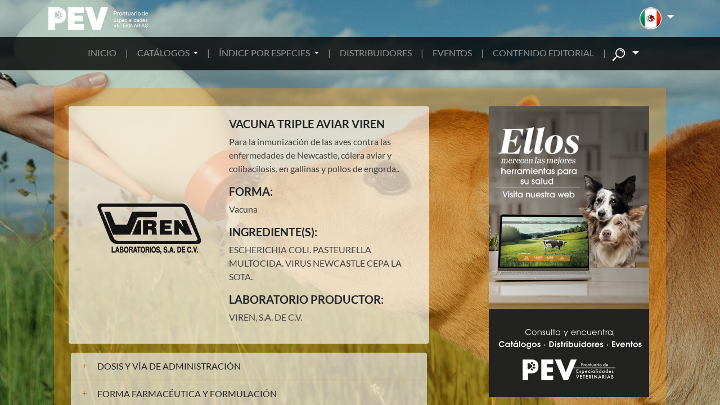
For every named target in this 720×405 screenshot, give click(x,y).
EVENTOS (452, 52)
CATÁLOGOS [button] (164, 52)
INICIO (102, 52)
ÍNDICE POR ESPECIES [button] (265, 52)
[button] (657, 18)
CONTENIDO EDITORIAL (543, 52)
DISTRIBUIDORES (376, 52)
